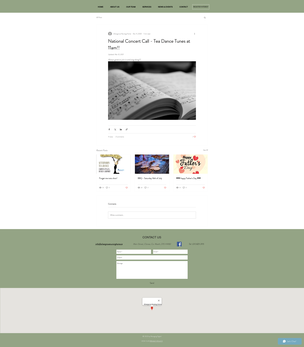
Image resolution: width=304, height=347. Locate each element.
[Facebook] (179, 244)
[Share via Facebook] (109, 129)
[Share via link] (127, 129)
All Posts (99, 17)
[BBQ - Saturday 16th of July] (152, 164)
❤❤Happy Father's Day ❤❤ (188, 178)
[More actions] (194, 33)
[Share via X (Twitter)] (115, 129)
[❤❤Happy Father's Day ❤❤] (190, 164)
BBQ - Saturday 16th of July (150, 178)
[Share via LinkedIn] (121, 129)
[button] (205, 17)
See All (205, 150)
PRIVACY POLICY (156, 341)
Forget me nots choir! (108, 178)
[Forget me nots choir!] (113, 164)
